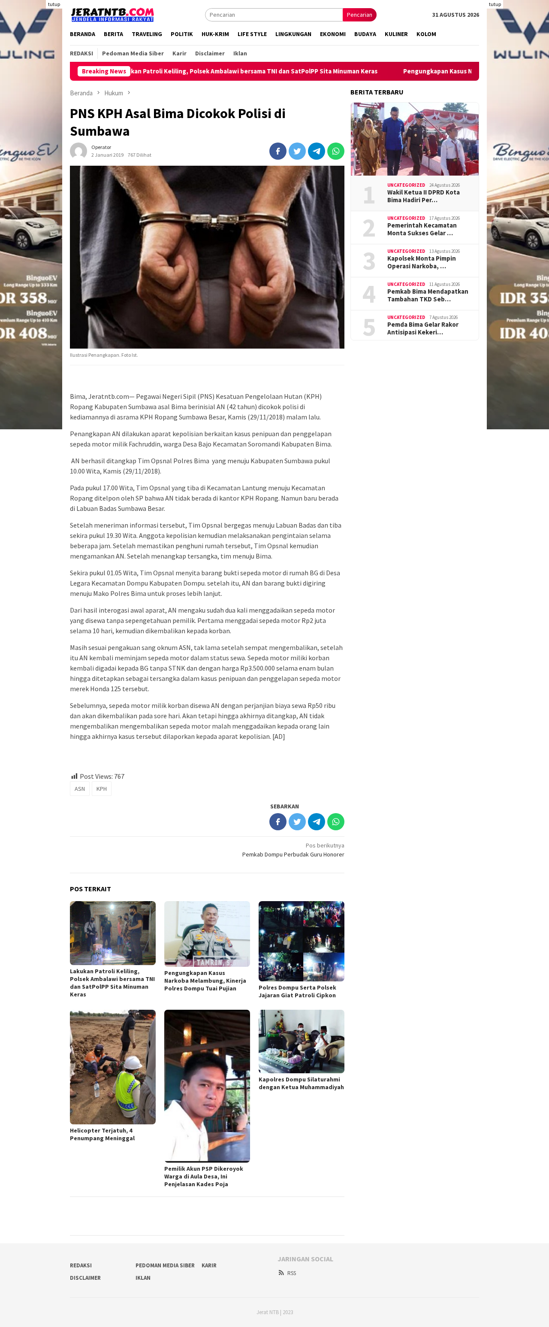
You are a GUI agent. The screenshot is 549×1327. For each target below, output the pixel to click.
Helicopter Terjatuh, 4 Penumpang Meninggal (102, 1134)
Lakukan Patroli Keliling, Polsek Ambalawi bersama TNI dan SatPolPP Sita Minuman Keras (199, 71)
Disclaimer (85, 1277)
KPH (102, 789)
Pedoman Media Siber (165, 1265)
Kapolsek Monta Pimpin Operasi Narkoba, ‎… (421, 262)
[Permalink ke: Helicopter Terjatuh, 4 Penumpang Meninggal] (113, 1067)
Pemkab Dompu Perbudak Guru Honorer (293, 849)
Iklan (143, 1277)
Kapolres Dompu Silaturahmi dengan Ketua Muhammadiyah (301, 1083)
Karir (209, 1265)
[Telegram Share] (316, 151)
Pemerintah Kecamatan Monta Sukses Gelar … (422, 229)
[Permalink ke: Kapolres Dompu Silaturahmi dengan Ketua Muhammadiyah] (301, 1041)
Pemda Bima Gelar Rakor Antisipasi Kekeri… (423, 328)
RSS (291, 1273)
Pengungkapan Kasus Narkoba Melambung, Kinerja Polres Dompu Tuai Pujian (205, 980)
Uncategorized (406, 185)
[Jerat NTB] (113, 14)
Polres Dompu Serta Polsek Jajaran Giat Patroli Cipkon (297, 991)
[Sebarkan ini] (278, 151)
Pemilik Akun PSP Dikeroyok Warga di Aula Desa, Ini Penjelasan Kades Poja (203, 1176)
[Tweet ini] (297, 151)
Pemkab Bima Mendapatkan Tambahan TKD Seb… (427, 295)
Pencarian (359, 14)
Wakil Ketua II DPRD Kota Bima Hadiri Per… (423, 196)
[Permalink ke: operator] (78, 150)
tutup (54, 4)
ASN (80, 789)
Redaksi (81, 1265)
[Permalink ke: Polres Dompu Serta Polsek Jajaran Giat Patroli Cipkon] (301, 941)
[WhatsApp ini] (335, 151)
